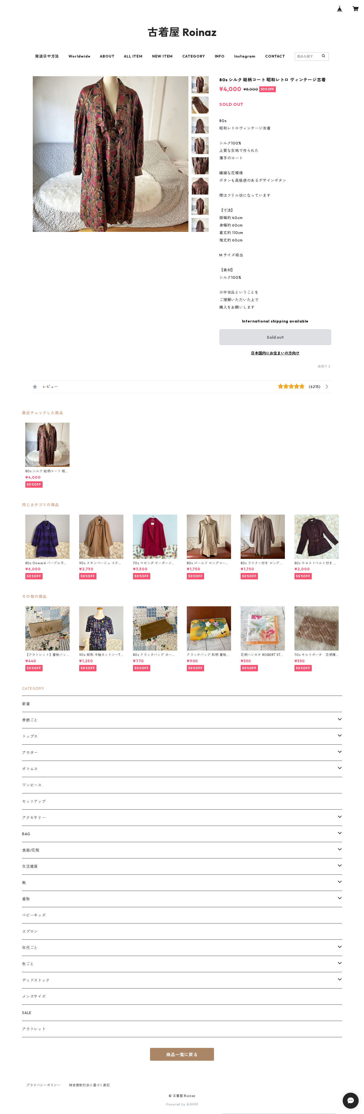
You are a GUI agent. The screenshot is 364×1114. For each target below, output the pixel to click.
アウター (30, 752)
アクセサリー (34, 817)
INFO (220, 56)
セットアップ (34, 801)
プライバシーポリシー (43, 1085)
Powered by (176, 1104)
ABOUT (107, 56)
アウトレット (34, 1029)
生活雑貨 (30, 866)
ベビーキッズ (34, 915)
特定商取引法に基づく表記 (89, 1085)
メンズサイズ (34, 996)
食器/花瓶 (30, 850)
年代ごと (30, 947)
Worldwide (79, 56)
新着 (26, 703)
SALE (26, 1012)
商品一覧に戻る (182, 1054)
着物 (26, 899)
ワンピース (32, 785)
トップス (30, 736)
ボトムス (30, 768)
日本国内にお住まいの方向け (275, 353)
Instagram (245, 56)
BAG (26, 834)
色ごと (28, 964)
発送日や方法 (47, 56)
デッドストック (36, 980)
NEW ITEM (162, 56)
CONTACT (275, 56)
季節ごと (30, 720)
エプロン (30, 931)
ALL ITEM (133, 56)
